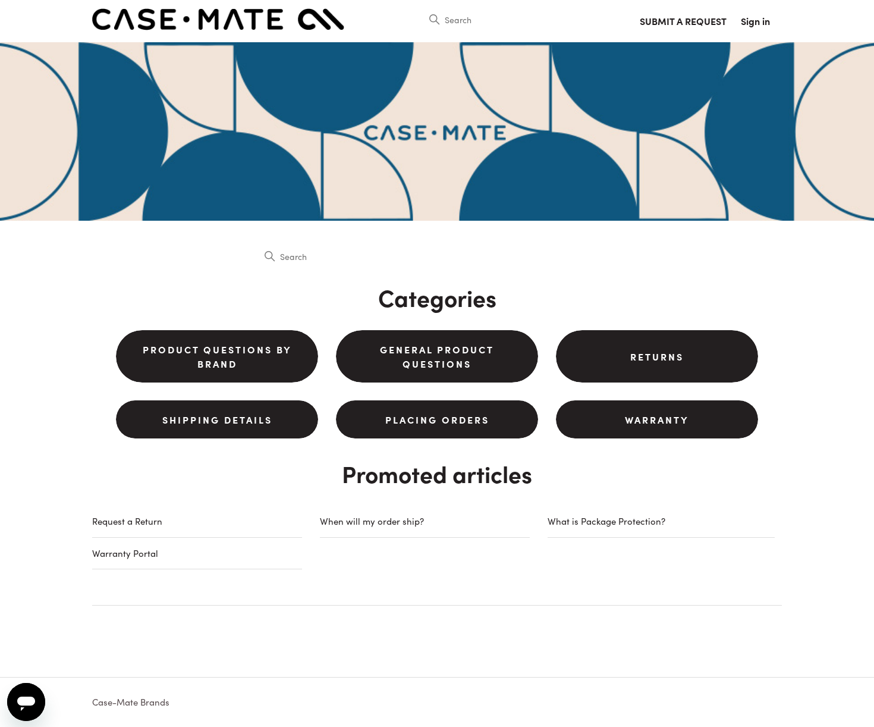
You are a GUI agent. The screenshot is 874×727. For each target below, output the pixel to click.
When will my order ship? (372, 521)
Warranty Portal (125, 553)
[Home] (218, 26)
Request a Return (127, 521)
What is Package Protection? (606, 521)
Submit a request (683, 20)
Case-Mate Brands (130, 701)
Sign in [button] (755, 20)
